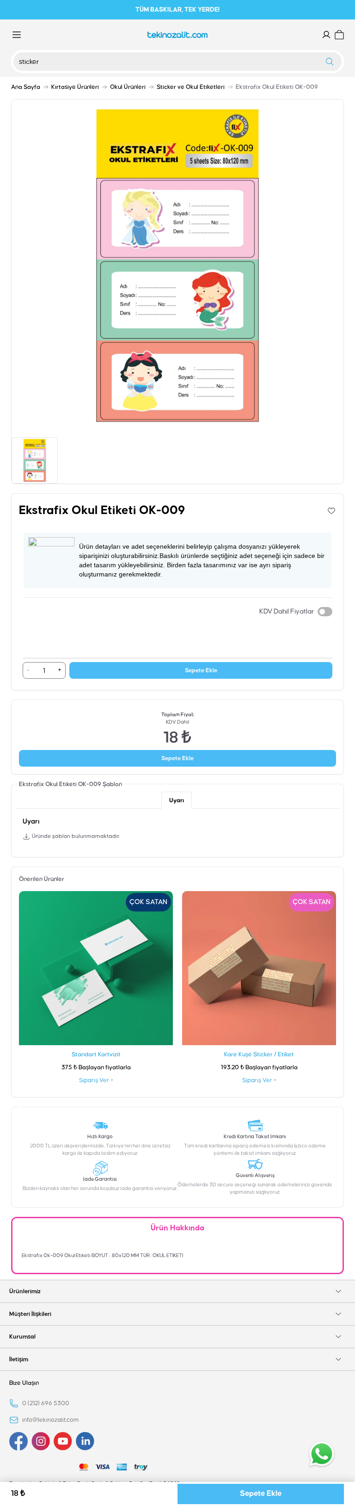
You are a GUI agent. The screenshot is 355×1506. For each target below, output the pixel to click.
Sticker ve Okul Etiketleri (191, 87)
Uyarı (176, 800)
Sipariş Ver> (96, 1080)
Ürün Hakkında (177, 1228)
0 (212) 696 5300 (45, 1403)
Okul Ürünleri (128, 87)
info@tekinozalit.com (50, 1420)
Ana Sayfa (25, 87)
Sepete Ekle (201, 670)
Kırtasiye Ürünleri (75, 87)
